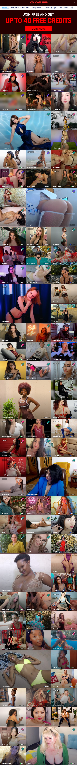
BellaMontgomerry (58, 705)
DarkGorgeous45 (58, 648)
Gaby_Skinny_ (31, 186)
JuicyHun (55, 725)
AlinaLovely (56, 148)
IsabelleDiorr (57, 321)
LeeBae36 (30, 725)
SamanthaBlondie (32, 436)
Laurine (55, 667)
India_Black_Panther (59, 590)
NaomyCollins (57, 186)
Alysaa (29, 763)
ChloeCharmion (57, 90)
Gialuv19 (55, 686)
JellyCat (29, 552)
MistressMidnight (32, 52)
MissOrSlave (56, 167)
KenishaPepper (57, 552)
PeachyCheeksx (57, 436)
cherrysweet (31, 263)
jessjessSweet (31, 359)
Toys (54, 8)
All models (5, 8)
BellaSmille (30, 532)
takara (54, 129)
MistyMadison (57, 52)
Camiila (29, 455)
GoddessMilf (56, 609)
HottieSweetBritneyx (59, 379)
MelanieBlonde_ (32, 167)
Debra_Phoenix (57, 629)
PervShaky (56, 282)
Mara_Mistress (57, 263)
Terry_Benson (31, 225)
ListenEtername (57, 359)
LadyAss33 (30, 648)
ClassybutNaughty (32, 494)
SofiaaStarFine (57, 455)
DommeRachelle (58, 398)
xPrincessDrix (57, 513)
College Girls (15, 8)
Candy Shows (36, 8)
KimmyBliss (30, 71)
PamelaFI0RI (56, 71)
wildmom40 (30, 609)
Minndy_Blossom (32, 282)
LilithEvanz (30, 513)
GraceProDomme (32, 90)
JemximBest (56, 109)
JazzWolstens (31, 109)
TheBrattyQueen (32, 705)
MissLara (55, 571)
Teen (60, 8)
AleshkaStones (57, 340)
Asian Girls (47, 8)
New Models (25, 8)
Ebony (66, 8)
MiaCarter (56, 417)
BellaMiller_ (30, 340)
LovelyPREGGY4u (32, 244)
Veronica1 (30, 629)
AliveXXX (55, 532)
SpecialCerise (57, 302)
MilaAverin (56, 244)
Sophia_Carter (31, 379)
